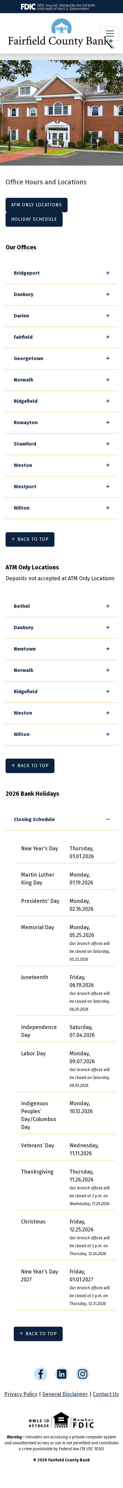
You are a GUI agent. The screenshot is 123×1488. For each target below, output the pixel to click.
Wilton (22, 508)
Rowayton (26, 422)
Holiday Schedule (34, 219)
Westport (25, 487)
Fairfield (23, 337)
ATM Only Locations (36, 205)
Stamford (25, 444)
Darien (21, 316)
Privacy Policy (20, 1394)
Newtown (25, 649)
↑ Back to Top (30, 539)
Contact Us (106, 1394)
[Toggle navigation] (110, 33)
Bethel (22, 606)
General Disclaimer (65, 1394)
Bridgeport (27, 273)
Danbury (23, 294)
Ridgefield (25, 401)
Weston (23, 465)
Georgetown (28, 358)
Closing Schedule (34, 819)
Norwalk (23, 380)
